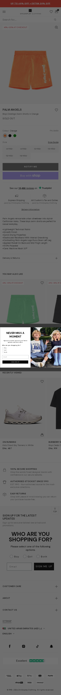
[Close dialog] (59, 329)
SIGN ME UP (15, 362)
